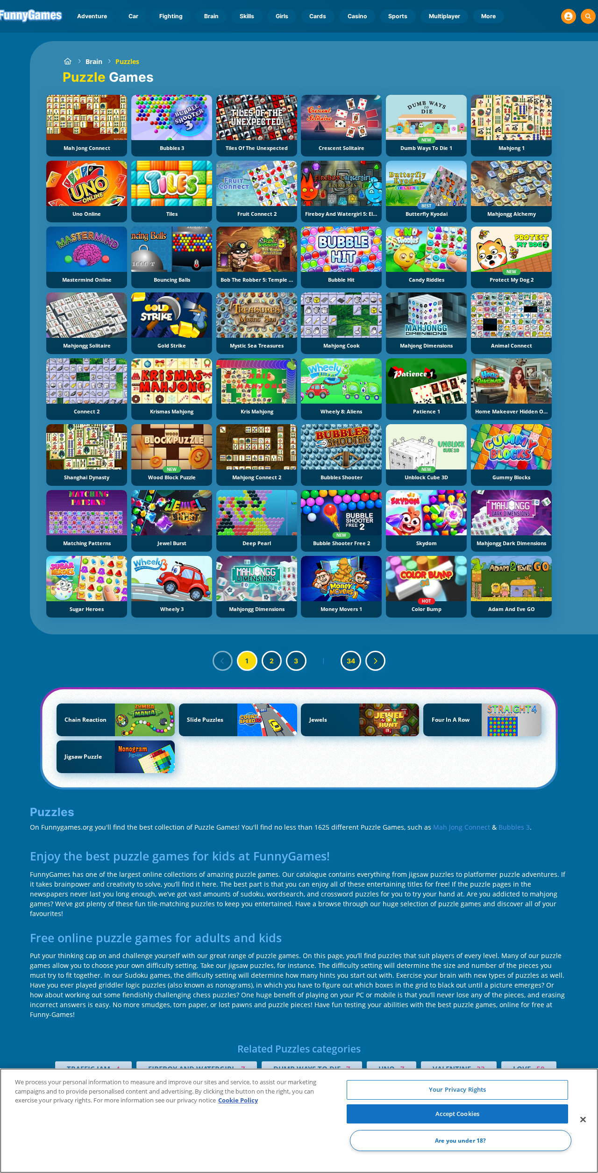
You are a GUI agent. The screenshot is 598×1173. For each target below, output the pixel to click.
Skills (247, 16)
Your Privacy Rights (457, 1089)
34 (351, 661)
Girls (282, 16)
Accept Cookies (457, 1113)
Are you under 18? (460, 1141)
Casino (357, 16)
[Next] (375, 661)
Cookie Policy (238, 1100)
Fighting (171, 16)
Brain (211, 16)
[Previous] (223, 661)
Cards (317, 16)
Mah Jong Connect (461, 827)
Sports (397, 16)
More (488, 16)
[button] (568, 16)
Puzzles (127, 61)
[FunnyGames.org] (67, 61)
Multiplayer (444, 16)
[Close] (583, 1119)
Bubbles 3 (514, 827)
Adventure (92, 16)
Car (133, 16)
